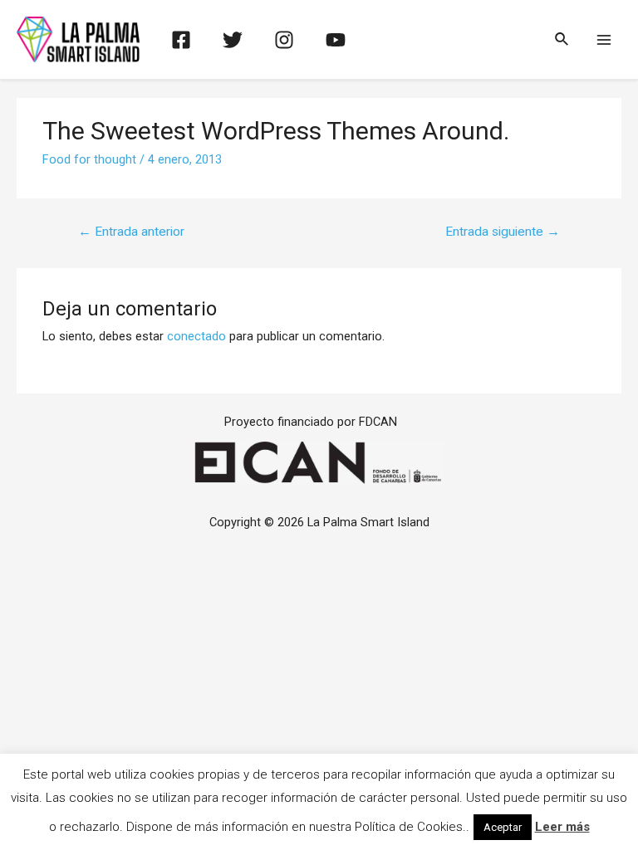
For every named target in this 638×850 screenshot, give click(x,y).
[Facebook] (181, 39)
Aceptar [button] (502, 827)
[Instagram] (284, 39)
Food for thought (89, 159)
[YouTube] (335, 39)
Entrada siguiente (502, 231)
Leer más (562, 826)
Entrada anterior (131, 231)
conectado (196, 336)
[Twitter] (232, 39)
